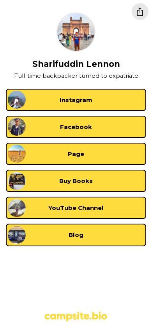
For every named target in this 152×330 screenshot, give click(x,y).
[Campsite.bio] (76, 316)
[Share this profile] (140, 11)
